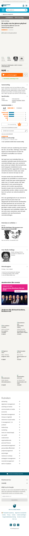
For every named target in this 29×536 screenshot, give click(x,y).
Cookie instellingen (21, 515)
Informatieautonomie (6, 382)
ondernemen (5, 437)
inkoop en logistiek (6, 417)
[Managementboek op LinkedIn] (11, 525)
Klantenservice (6, 480)
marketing (4, 430)
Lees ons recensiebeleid (7, 134)
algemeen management (8, 404)
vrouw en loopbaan (16, 100)
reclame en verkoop (6, 456)
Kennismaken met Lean (21, 382)
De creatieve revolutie (4, 331)
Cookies (14, 515)
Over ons (14, 519)
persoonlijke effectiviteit (8, 448)
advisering (4, 401)
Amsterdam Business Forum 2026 (13, 289)
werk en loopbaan (6, 463)
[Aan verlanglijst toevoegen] (26, 75)
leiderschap (4, 427)
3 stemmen (11, 29)
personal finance (6, 443)
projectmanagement (7, 450)
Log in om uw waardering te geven (9, 127)
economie (4, 412)
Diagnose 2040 (5, 356)
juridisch (3, 425)
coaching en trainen (6, 406)
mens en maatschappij (7, 432)
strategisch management (8, 458)
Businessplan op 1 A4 (21, 357)
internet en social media (8, 419)
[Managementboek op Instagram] (18, 525)
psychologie (4, 453)
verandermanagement (7, 461)
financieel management (8, 414)
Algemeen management (8, 14)
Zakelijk (3, 483)
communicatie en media (8, 409)
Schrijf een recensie (8, 130)
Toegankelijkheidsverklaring (9, 517)
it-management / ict (7, 422)
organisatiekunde (6, 440)
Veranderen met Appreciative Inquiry (22, 331)
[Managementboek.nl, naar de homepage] (5, 6)
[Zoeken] (26, 10)
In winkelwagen (11, 75)
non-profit (4, 435)
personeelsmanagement (8, 445)
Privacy (8, 515)
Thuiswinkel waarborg (8, 512)
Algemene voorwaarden (20, 512)
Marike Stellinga (5, 21)
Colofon (4, 515)
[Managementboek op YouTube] (14, 525)
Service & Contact (21, 517)
